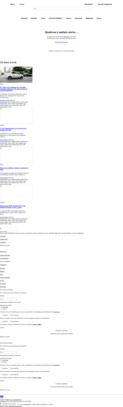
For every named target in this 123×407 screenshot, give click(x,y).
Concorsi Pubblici (55, 18)
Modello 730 (42, 22)
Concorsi (4, 309)
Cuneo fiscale (65, 22)
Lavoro (68, 18)
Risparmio (89, 18)
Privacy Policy (4, 406)
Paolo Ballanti (4, 140)
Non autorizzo (14, 315)
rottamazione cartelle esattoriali (84, 22)
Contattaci (3, 242)
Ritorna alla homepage (61, 42)
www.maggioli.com (16, 399)
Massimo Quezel (5, 100)
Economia (78, 18)
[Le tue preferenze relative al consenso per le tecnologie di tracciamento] (9, 404)
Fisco (43, 18)
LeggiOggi (5, 307)
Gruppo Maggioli (5, 255)
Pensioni (24, 18)
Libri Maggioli (4, 258)
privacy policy (37, 324)
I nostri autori (4, 239)
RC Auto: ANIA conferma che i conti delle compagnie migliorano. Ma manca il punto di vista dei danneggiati (13, 89)
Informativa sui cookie (15, 406)
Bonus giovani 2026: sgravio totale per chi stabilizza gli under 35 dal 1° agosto (12, 206)
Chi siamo (3, 236)
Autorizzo (5, 315)
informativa (56, 312)
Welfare (34, 18)
